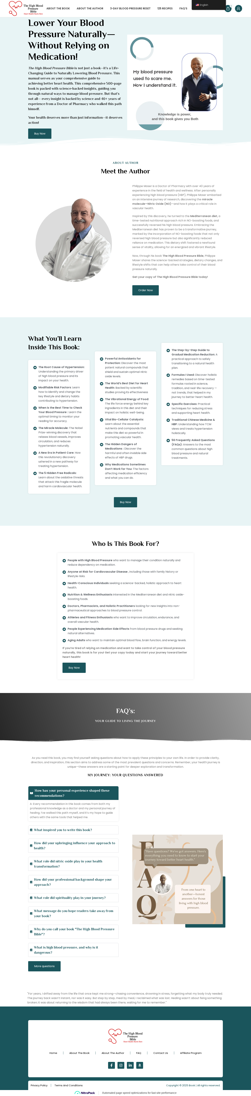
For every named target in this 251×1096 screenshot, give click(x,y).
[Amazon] (139, 1065)
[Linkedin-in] (130, 1065)
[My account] (238, 8)
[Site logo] (26, 8)
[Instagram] (120, 1065)
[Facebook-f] (111, 1065)
